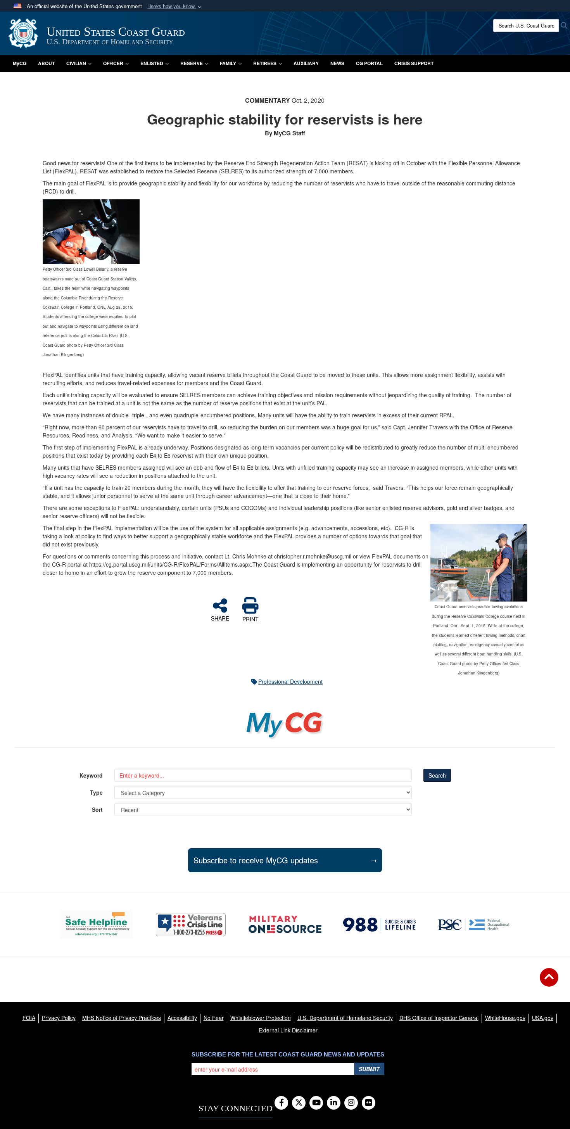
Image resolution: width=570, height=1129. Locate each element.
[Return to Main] (549, 982)
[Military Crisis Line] (190, 924)
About (46, 63)
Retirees (264, 63)
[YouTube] (316, 1103)
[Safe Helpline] (96, 924)
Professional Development (290, 681)
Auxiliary (306, 63)
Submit (369, 1069)
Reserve (191, 63)
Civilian (76, 63)
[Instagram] (351, 1103)
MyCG (19, 63)
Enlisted (151, 63)
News (337, 63)
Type (96, 792)
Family (228, 63)
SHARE (220, 617)
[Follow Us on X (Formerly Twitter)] (299, 1103)
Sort (97, 809)
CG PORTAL (369, 63)
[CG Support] (285, 924)
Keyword (91, 775)
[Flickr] (368, 1103)
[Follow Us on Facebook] (281, 1103)
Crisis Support (414, 63)
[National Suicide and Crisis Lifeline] (379, 924)
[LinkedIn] (333, 1103)
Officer (113, 63)
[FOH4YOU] (474, 924)
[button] (175, 6)
